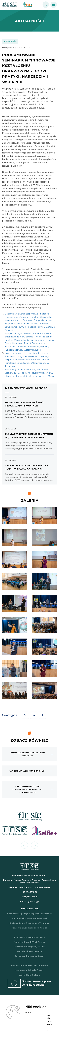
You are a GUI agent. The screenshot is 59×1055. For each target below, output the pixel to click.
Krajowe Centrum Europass (29, 937)
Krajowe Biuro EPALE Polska (29, 942)
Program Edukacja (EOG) (29, 970)
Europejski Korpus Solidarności (29, 918)
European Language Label (29, 956)
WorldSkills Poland (29, 975)
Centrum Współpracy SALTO (29, 947)
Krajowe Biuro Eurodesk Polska (29, 928)
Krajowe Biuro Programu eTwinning (29, 923)
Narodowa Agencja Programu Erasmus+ (29, 914)
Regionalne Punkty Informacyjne (29, 965)
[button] (42, 715)
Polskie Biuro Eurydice (29, 951)
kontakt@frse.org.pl (29, 901)
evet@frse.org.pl (29, 897)
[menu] (53, 5)
